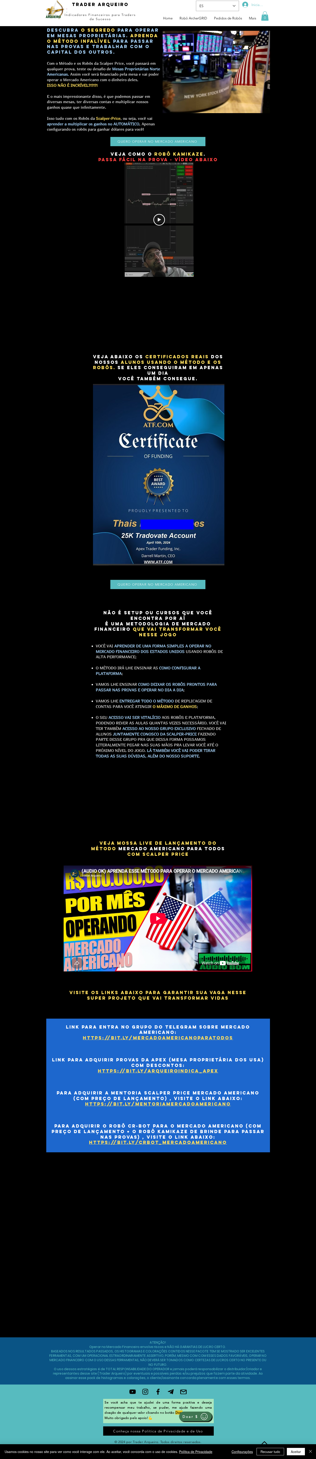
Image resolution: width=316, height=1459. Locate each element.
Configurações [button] (242, 1451)
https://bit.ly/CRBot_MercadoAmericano (158, 1142)
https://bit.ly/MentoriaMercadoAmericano (158, 1104)
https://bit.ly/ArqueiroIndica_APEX (158, 1071)
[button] (265, 16)
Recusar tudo (270, 1451)
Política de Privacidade (195, 1451)
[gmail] (183, 1392)
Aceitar (296, 1451)
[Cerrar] (310, 1451)
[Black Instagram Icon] (145, 1392)
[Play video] (159, 220)
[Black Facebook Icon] (158, 1392)
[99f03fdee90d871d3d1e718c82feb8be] (171, 1392)
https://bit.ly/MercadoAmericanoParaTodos (158, 1038)
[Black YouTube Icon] (132, 1392)
